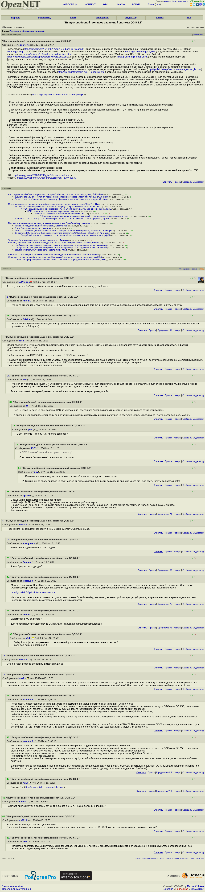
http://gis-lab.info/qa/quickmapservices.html (33, 592)
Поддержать (182, 889)
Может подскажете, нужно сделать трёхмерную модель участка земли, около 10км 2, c (51, 204)
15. (4, 655)
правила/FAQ (44, 17)
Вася (97, 204)
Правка (177, 182)
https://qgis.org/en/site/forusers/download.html (47, 54)
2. (8, 297)
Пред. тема (189, 858)
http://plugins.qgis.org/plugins (132, 56)
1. (3, 278)
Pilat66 (95, 254)
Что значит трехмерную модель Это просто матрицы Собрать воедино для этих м (55, 206)
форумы (15, 17)
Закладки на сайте (12, 886)
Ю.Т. (108, 209)
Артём (106, 218)
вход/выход (131, 17)
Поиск (151, 4)
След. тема (200, 858)
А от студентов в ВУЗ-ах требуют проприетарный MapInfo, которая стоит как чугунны (49, 194)
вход (174, 1)
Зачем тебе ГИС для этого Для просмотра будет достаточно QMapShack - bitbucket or (56, 233)
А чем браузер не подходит (28, 228)
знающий (107, 230)
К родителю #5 (164, 570)
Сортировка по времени (189, 269)
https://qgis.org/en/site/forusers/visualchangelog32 (58, 94)
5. (3, 521)
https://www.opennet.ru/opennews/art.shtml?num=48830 (46, 178)
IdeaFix (95, 242)
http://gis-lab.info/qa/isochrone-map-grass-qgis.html (174, 69)
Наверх (177, 290)
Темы (182, 858)
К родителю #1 (164, 330)
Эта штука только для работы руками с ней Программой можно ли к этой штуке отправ (50, 257)
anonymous (61, 226)
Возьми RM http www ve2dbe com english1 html (37, 250)
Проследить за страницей (16, 889)
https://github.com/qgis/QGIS (140, 51)
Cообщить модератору (193, 182)
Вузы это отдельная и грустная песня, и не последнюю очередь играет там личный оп (57, 197)
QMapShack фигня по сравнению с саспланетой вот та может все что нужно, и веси (62, 235)
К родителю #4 (164, 514)
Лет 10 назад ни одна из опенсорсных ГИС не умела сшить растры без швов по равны (63, 209)
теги (158, 4)
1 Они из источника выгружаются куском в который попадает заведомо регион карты (82, 216)
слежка (160, 17)
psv (97, 206)
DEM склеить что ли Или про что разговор (48, 211)
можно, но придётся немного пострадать (34, 226)
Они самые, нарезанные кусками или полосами (57, 213)
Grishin (103, 199)
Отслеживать (198, 34)
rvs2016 (98, 257)
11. (8, 539)
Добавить (169, 889)
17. (8, 376)
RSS (189, 17)
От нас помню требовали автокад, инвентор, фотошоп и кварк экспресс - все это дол (56, 199)
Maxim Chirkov (195, 886)
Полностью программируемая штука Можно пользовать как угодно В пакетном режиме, (57, 259)
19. (4, 674)
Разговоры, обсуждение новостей (27, 31)
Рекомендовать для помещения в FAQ (149, 858)
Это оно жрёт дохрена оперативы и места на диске (33, 240)
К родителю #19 (164, 772)
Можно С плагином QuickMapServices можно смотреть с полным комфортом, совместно (58, 230)
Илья (64, 250)
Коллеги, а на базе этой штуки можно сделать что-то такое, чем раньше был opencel (49, 242)
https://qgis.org (15, 51)
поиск (73, 17)
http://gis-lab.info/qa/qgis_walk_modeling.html (81, 72)
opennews (24, 45)
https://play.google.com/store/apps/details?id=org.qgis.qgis (37, 56)
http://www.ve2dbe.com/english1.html (44, 787)
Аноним (104, 197)
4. (3, 337)
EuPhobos (98, 194)
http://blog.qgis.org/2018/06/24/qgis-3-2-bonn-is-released (53, 49)
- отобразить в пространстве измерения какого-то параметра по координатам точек (55, 245)
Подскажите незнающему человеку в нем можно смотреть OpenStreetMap (44, 223)
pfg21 (107, 235)
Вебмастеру (197, 889)
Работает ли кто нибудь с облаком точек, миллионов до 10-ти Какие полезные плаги (49, 254)
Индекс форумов (172, 858)
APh (103, 259)
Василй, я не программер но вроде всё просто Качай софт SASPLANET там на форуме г (58, 218)
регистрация (183, 1)
